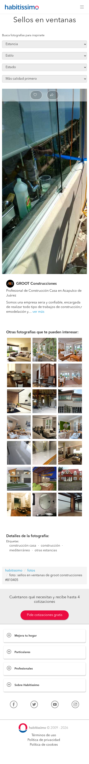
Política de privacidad (44, 740)
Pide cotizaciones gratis (44, 615)
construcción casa (22, 545)
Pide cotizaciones (44, 757)
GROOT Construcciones (36, 284)
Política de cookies (44, 745)
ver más (38, 312)
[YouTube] (55, 705)
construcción (50, 545)
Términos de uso (43, 735)
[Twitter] (34, 705)
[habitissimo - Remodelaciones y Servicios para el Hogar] (20, 7)
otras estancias (46, 550)
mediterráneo (19, 550)
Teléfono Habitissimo (19, 714)
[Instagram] (75, 705)
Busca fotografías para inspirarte (23, 35)
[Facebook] (13, 705)
